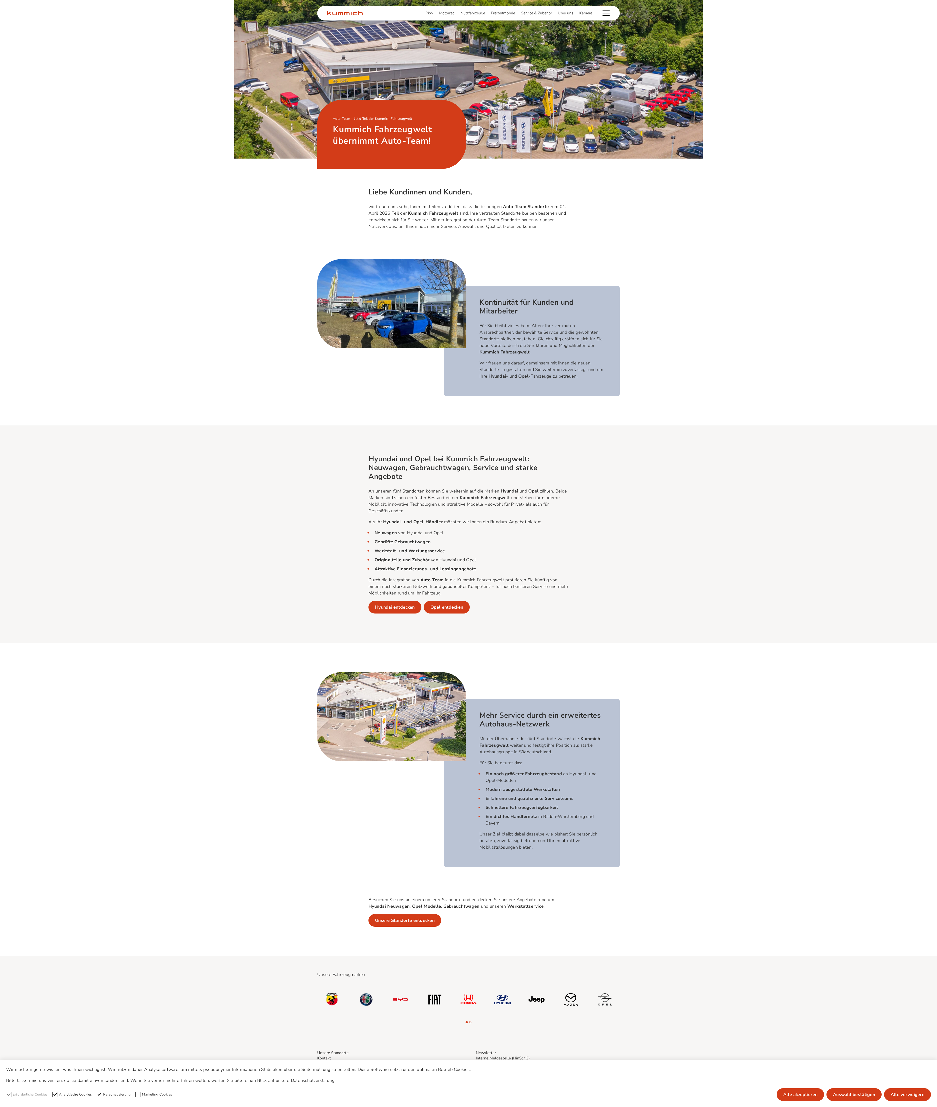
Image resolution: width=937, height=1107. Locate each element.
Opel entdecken (446, 607)
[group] (332, 999)
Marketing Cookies (157, 1094)
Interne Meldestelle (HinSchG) (503, 1058)
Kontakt (324, 1058)
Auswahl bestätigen (854, 1094)
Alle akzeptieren (800, 1094)
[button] (467, 1022)
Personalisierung (117, 1094)
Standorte (511, 213)
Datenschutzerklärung (313, 1080)
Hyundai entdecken (395, 607)
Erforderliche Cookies (30, 1094)
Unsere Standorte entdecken (405, 920)
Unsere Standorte (333, 1053)
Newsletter (486, 1053)
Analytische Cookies (75, 1094)
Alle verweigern (907, 1094)
